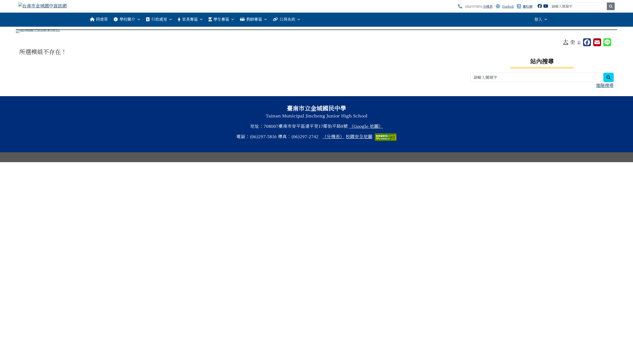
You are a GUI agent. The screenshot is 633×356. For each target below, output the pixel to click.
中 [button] (572, 42)
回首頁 (102, 19)
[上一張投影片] (28, 32)
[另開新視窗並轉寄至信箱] (597, 42)
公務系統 (287, 19)
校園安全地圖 (359, 136)
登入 (538, 19)
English (508, 6)
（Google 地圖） (366, 126)
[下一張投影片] (605, 32)
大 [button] (565, 41)
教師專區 (254, 19)
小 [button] (579, 41)
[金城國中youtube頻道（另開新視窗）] (545, 6)
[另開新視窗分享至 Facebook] (587, 42)
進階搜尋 (605, 85)
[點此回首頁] (316, 31)
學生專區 (221, 19)
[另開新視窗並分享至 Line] (607, 42)
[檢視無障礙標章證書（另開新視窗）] (386, 136)
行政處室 (159, 19)
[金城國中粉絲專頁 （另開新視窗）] (540, 6)
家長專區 (190, 19)
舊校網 (527, 6)
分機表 (488, 6)
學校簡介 (127, 19)
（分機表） (333, 136)
